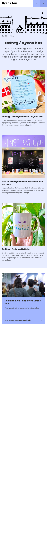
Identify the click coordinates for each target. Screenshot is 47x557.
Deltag (12, 36)
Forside (4, 36)
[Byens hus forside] (10, 3)
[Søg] (36, 3)
